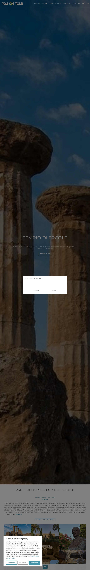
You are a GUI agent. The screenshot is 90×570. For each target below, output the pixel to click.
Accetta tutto (34, 562)
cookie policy (35, 556)
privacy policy (11, 558)
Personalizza (11, 562)
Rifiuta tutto (22, 562)
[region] (23, 551)
